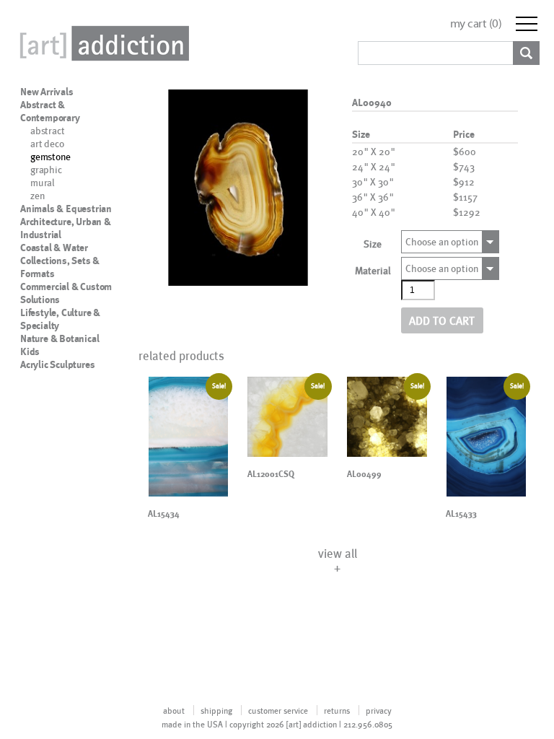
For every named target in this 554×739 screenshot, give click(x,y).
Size (373, 243)
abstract (47, 130)
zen (37, 195)
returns (337, 710)
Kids (30, 351)
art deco (46, 143)
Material (373, 270)
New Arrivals (47, 91)
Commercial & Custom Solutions (66, 293)
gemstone (50, 156)
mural (42, 182)
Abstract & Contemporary (50, 111)
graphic (46, 169)
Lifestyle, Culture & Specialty (60, 319)
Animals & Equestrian (66, 208)
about (174, 710)
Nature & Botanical (59, 338)
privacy (379, 710)
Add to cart (442, 320)
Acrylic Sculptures (57, 364)
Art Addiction (101, 43)
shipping (216, 710)
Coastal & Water (54, 247)
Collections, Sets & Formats (60, 267)
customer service (278, 710)
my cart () (476, 23)
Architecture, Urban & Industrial (65, 228)
